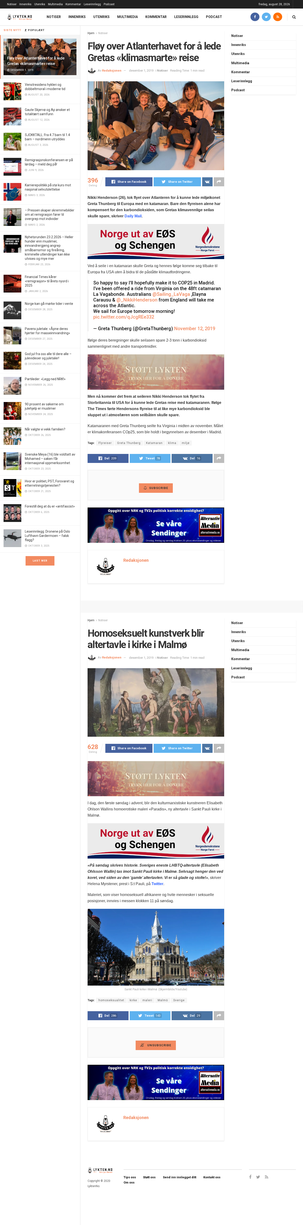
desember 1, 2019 (141, 70)
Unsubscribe (158, 1045)
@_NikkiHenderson (136, 300)
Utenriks (39, 4)
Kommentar (73, 4)
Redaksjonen (111, 70)
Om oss (129, 1182)
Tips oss (130, 1177)
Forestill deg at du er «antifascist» (50, 506)
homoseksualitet (111, 1000)
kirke (133, 1000)
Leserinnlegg (92, 4)
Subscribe (158, 488)
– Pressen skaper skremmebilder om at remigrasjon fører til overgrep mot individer (49, 214)
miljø (185, 443)
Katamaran (154, 443)
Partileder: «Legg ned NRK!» (45, 379)
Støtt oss (149, 1177)
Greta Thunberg (129, 443)
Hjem (91, 33)
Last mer (40, 560)
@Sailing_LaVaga (171, 294)
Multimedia (55, 4)
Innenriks (25, 4)
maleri (147, 1000)
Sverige (179, 1000)
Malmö (163, 1000)
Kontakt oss (211, 1177)
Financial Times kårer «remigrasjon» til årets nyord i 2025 (47, 281)
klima (172, 443)
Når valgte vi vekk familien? (45, 429)
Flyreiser (105, 443)
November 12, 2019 (194, 328)
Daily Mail (133, 216)
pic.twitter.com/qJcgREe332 (123, 317)
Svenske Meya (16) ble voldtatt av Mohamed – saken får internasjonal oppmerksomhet (50, 459)
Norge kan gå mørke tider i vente (49, 304)
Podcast (109, 4)
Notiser (12, 4)
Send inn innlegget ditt (179, 1177)
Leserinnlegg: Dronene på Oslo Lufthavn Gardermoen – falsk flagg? (47, 536)
